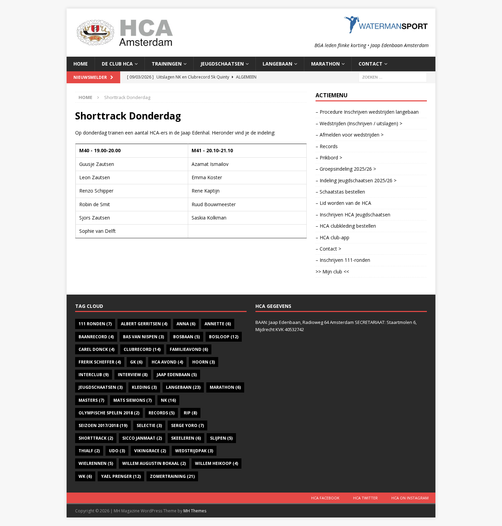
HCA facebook (325, 497)
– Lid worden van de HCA (343, 203)
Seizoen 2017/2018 (103, 425)
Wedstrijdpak (194, 451)
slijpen (221, 438)
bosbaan (186, 337)
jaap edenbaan (177, 375)
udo (117, 451)
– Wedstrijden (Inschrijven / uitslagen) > (359, 123)
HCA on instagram (410, 497)
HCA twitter (365, 497)
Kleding (144, 387)
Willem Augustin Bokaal (154, 463)
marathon (225, 387)
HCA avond (167, 362)
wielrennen (96, 463)
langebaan (183, 387)
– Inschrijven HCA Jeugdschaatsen (353, 214)
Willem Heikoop (216, 463)
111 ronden (95, 324)
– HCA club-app (332, 237)
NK (168, 400)
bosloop (223, 337)
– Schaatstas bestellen (340, 191)
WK (85, 476)
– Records (327, 146)
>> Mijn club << (332, 271)
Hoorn (203, 362)
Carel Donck (96, 349)
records (162, 413)
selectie (149, 425)
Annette (218, 324)
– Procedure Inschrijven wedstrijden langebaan (367, 112)
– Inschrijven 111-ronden (343, 260)
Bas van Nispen (143, 337)
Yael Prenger (121, 476)
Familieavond (189, 349)
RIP (190, 413)
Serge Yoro (187, 425)
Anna (186, 324)
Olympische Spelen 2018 (109, 413)
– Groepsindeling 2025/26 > (346, 169)
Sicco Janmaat (142, 438)
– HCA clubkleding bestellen (346, 226)
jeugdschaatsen (101, 387)
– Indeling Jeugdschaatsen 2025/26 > (356, 180)
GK (136, 362)
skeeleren (186, 438)
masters (91, 400)
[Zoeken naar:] (393, 76)
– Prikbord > (329, 157)
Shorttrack (96, 438)
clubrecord (142, 349)
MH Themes (194, 511)
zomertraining (172, 476)
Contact (370, 63)
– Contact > (328, 248)
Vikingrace (150, 451)
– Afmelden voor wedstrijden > (350, 134)
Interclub (94, 375)
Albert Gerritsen (144, 324)
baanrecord (96, 337)
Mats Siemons (132, 400)
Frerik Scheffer (100, 362)
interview (133, 375)
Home (80, 63)
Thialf (89, 451)
